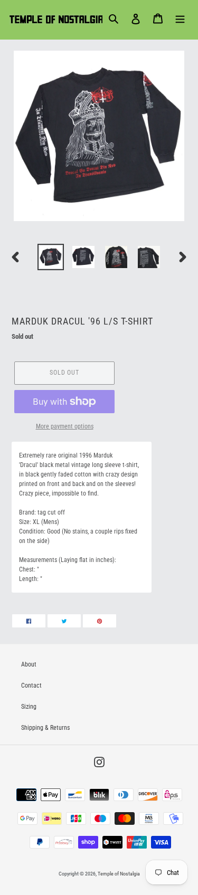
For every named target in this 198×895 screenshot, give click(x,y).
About (28, 664)
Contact (31, 685)
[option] (50, 257)
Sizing (28, 706)
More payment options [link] (64, 426)
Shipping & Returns (45, 727)
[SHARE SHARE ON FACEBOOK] (29, 621)
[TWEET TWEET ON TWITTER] (64, 621)
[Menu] (180, 18)
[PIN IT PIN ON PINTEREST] (99, 621)
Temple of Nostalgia (119, 874)
